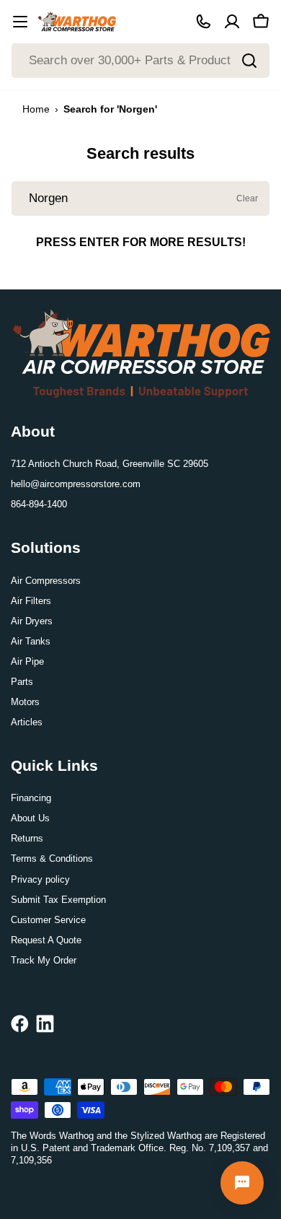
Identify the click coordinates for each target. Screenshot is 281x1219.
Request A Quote (46, 940)
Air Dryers (32, 621)
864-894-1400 (39, 504)
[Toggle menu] (20, 21)
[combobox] (140, 60)
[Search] (249, 60)
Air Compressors (46, 580)
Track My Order (43, 960)
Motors (25, 701)
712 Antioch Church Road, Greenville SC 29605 (109, 463)
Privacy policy (40, 879)
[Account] (232, 21)
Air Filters (31, 600)
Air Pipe (27, 661)
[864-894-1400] (203, 21)
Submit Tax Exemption (58, 899)
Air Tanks (30, 641)
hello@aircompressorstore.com (75, 484)
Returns (27, 838)
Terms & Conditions (52, 858)
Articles (27, 722)
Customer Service (48, 919)
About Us (30, 818)
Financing (31, 797)
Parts (22, 681)
